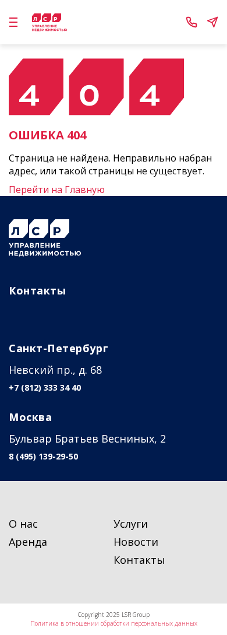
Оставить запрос (212, 22)
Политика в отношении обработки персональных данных (113, 623)
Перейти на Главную (57, 189)
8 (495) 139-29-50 (43, 456)
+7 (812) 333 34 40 (191, 22)
